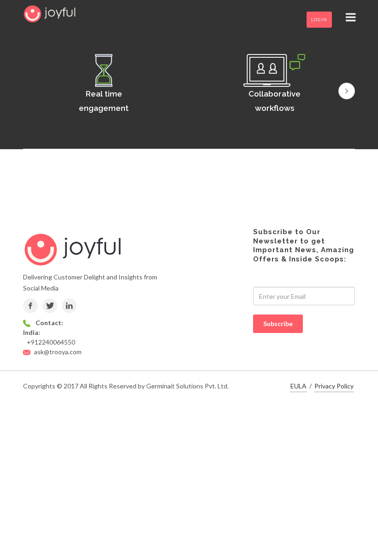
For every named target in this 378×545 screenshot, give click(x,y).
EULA (298, 386)
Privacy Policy (334, 386)
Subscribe (278, 323)
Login (319, 19)
